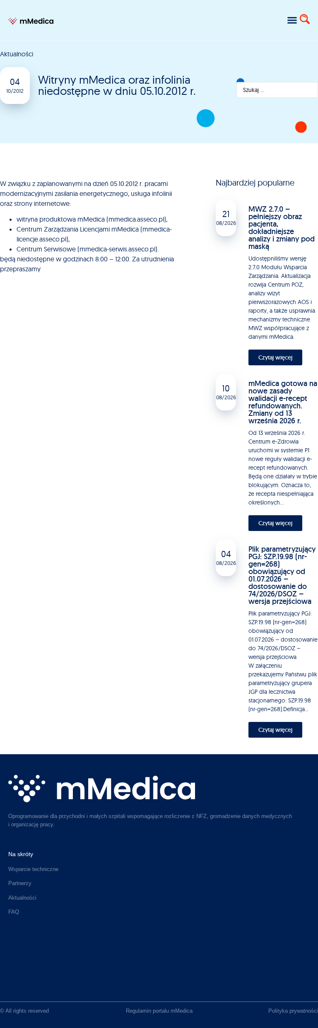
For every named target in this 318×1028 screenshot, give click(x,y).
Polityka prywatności (293, 1011)
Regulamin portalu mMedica (159, 1011)
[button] (292, 20)
